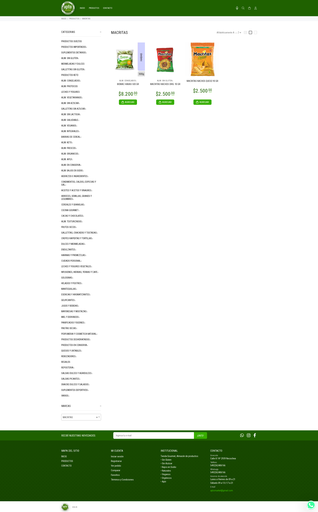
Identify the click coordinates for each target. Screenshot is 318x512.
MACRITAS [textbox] (80, 417)
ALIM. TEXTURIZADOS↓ (72, 221)
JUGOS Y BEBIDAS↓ (70, 305)
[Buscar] (243, 8)
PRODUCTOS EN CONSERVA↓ (74, 345)
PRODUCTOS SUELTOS (71, 41)
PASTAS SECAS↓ (69, 328)
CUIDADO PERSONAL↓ (71, 260)
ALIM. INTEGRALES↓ (70, 131)
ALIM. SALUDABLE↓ (70, 120)
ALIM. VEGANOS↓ (69, 125)
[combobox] (81, 417)
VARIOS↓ (65, 395)
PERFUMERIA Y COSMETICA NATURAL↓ (79, 334)
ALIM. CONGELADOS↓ (71, 80)
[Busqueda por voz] (237, 8)
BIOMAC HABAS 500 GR (128, 84)
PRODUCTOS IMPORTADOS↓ (74, 47)
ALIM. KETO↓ (67, 142)
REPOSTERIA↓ (68, 367)
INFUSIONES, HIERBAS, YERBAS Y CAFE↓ (80, 272)
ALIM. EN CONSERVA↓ (71, 165)
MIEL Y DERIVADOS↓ (70, 317)
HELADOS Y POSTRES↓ (71, 283)
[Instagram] (248, 435)
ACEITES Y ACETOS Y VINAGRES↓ (76, 190)
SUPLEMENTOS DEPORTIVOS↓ (75, 390)
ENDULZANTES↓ (68, 249)
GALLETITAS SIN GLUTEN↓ (73, 69)
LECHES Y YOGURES (70, 92)
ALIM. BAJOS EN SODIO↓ (72, 170)
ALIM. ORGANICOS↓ (70, 153)
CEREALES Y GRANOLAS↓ (73, 204)
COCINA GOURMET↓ (70, 210)
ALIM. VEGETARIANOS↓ (72, 97)
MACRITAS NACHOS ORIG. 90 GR (165, 84)
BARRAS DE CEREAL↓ (71, 137)
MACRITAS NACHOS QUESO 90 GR (202, 81)
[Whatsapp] (241, 435)
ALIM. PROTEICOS (69, 86)
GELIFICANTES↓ (68, 300)
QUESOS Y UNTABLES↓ (71, 350)
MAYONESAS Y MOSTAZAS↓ (74, 311)
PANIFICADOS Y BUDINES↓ (73, 322)
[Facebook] (255, 435)
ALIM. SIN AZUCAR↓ (70, 103)
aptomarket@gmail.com (221, 490)
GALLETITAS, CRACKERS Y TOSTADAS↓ (79, 232)
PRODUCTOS (74, 19)
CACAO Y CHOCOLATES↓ (72, 216)
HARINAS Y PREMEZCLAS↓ (73, 255)
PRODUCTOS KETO (69, 75)
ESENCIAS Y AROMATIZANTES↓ (76, 294)
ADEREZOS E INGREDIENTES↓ (75, 176)
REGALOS (65, 362)
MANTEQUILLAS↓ (69, 289)
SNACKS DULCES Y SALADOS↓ (75, 384)
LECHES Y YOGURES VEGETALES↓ (76, 266)
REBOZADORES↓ (69, 356)
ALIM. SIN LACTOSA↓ (71, 114)
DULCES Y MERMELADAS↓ (73, 244)
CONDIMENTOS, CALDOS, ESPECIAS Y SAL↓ (78, 183)
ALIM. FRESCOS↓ (69, 148)
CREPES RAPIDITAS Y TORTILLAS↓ (77, 238)
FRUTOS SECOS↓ (69, 227)
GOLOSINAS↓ (67, 277)
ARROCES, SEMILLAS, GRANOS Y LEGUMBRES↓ (76, 197)
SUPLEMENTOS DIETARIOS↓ (74, 52)
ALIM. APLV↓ (67, 159)
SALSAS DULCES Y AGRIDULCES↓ (77, 373)
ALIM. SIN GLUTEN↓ (70, 58)
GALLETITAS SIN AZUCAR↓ (73, 108)
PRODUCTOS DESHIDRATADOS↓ (76, 339)
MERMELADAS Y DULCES (72, 63)
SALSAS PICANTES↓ (70, 378)
